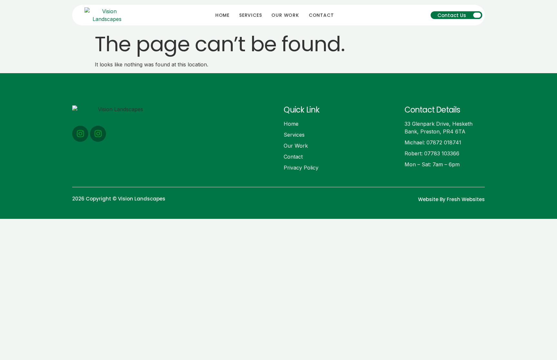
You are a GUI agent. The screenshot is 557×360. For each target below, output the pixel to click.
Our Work (285, 15)
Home (222, 15)
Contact (321, 15)
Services (250, 15)
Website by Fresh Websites (451, 199)
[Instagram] (80, 134)
